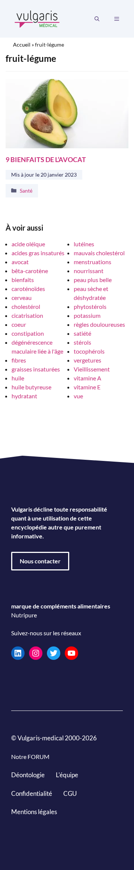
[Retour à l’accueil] (37, 18)
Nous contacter (40, 560)
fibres (19, 360)
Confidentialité (31, 793)
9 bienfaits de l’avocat (46, 159)
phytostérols (90, 306)
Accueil (22, 44)
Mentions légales (34, 812)
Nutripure (24, 615)
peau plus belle (93, 279)
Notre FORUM (30, 756)
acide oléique (28, 243)
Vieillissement (92, 369)
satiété (82, 333)
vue (78, 395)
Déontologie (28, 775)
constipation (28, 333)
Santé (26, 190)
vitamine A (87, 378)
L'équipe (67, 775)
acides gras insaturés (38, 252)
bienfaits (23, 279)
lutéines (84, 243)
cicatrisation (27, 315)
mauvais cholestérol (99, 252)
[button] (97, 19)
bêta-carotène (30, 270)
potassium (87, 315)
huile (18, 378)
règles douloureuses (99, 324)
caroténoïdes (28, 288)
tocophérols (89, 351)
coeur (19, 324)
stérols (82, 342)
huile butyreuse (31, 386)
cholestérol (26, 306)
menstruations (92, 261)
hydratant (24, 395)
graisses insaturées (36, 369)
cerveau (22, 297)
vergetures (87, 360)
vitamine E (87, 386)
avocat (20, 261)
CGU (70, 793)
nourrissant (88, 270)
